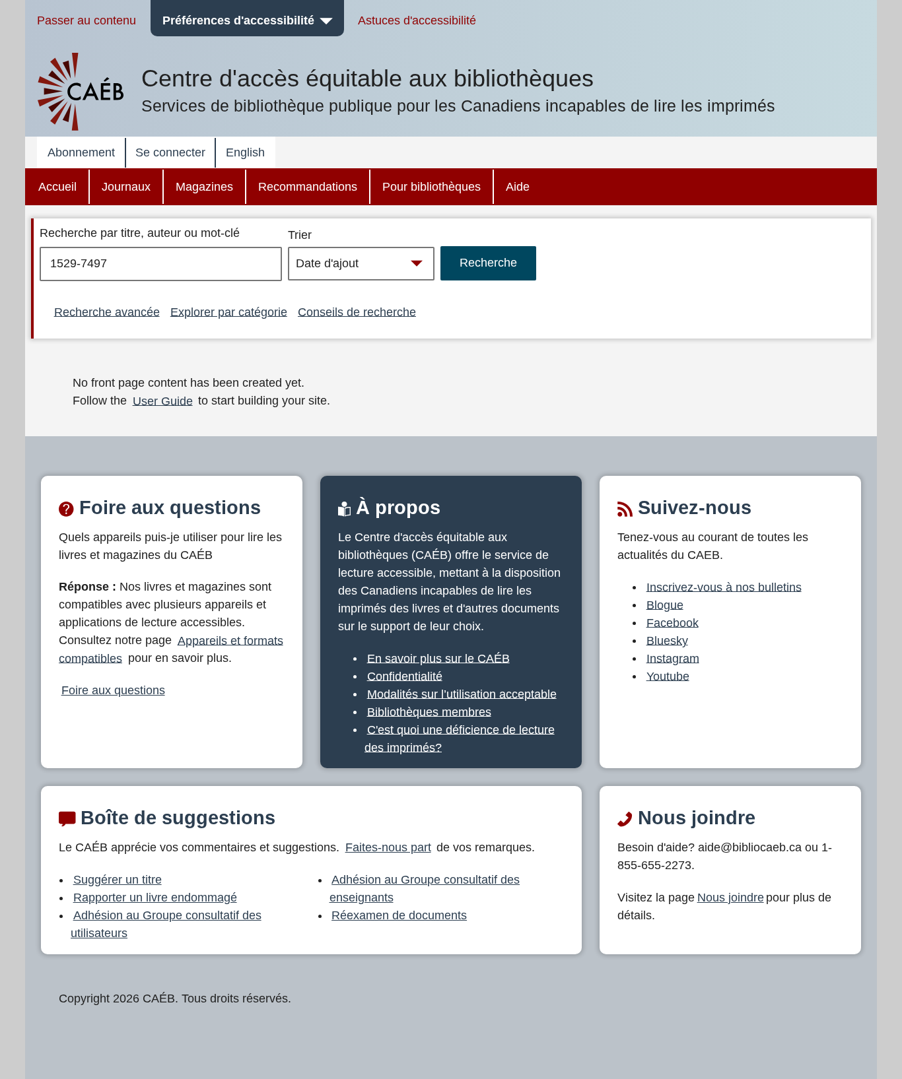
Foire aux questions (113, 690)
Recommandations (307, 186)
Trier (300, 235)
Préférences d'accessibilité (238, 20)
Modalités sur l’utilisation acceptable (462, 693)
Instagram (672, 658)
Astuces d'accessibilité (417, 20)
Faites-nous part (388, 847)
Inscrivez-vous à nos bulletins (724, 586)
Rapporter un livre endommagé (155, 897)
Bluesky (667, 640)
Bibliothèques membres (429, 711)
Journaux (126, 186)
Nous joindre (730, 897)
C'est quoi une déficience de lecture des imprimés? (459, 738)
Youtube (667, 675)
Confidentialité (404, 675)
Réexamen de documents (399, 915)
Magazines (204, 186)
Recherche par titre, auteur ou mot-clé (140, 233)
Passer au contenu (86, 20)
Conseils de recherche (357, 311)
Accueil (57, 186)
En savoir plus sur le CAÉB (438, 658)
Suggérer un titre (117, 879)
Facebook (672, 622)
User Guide (163, 400)
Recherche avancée (107, 311)
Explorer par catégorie (228, 311)
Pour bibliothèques (431, 186)
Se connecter (170, 152)
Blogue (664, 604)
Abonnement (81, 152)
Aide (518, 186)
